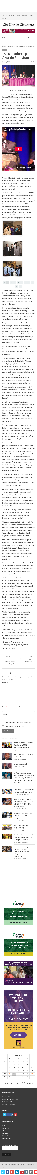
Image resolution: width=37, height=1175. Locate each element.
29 (32, 1074)
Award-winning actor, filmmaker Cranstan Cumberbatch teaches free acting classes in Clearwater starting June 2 (23, 852)
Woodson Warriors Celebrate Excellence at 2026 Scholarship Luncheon (23, 745)
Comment (5, 683)
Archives (5, 1133)
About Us (5, 1131)
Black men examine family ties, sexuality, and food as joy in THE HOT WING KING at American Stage (24, 803)
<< (5, 1056)
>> (32, 1056)
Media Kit (5, 1136)
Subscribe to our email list (10, 1145)
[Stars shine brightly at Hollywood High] (7, 825)
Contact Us (5, 1128)
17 (9, 1071)
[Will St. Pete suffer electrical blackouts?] (7, 755)
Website (4, 715)
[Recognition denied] (7, 764)
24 (9, 1074)
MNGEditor (26, 750)
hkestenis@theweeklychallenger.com (15, 645)
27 (9, 1062)
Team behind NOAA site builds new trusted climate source (24, 791)
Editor (25, 759)
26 (18, 1074)
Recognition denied (20, 764)
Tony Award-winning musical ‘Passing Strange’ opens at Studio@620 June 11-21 (23, 837)
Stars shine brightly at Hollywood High (21, 826)
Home (4, 1126)
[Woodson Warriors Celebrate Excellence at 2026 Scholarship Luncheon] (7, 743)
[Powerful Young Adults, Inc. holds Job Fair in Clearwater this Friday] (7, 813)
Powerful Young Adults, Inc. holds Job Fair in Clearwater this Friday (23, 815)
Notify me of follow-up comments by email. (17, 722)
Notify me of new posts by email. (14, 726)
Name (4, 707)
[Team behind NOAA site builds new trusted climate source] (7, 790)
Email (21, 707)
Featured (5, 50)
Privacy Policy (6, 1138)
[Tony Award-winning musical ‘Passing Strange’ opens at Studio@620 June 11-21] (7, 835)
